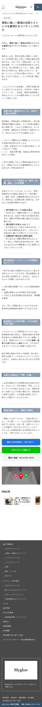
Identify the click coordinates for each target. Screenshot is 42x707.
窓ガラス (8, 576)
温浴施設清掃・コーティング (15, 617)
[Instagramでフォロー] (15, 475)
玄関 (6, 567)
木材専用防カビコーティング (15, 599)
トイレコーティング (12, 562)
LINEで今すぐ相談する (21, 450)
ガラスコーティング (12, 585)
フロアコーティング (12, 549)
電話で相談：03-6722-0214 (21, 458)
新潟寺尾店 (7, 18)
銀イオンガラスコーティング (15, 590)
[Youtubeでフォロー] (21, 475)
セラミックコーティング (14, 594)
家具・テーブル (11, 571)
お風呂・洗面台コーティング (15, 553)
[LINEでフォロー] (26, 475)
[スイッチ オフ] (31, 7)
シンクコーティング (12, 558)
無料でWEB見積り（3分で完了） (21, 442)
